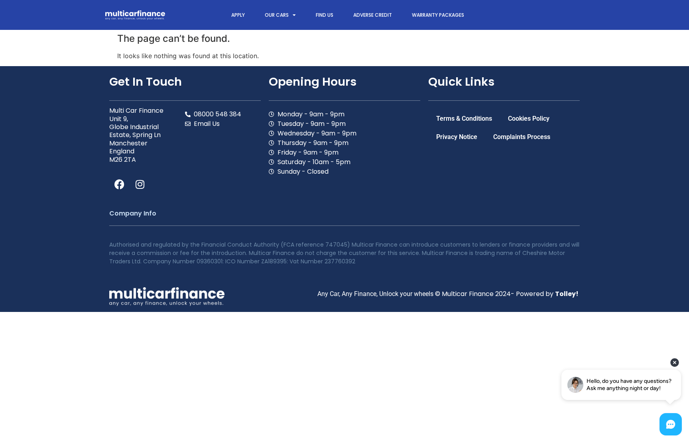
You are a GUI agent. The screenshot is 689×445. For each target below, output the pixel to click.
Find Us (324, 15)
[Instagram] (140, 184)
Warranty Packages (438, 15)
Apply (238, 15)
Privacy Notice (456, 137)
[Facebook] (119, 184)
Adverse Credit (372, 15)
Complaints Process (521, 137)
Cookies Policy (528, 118)
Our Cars (277, 15)
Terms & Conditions (464, 118)
